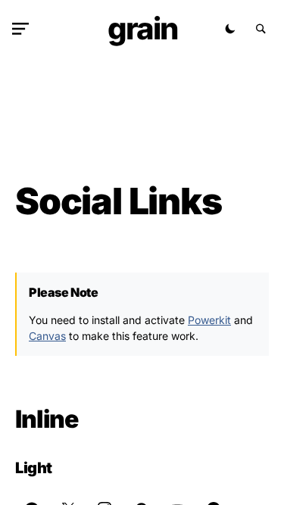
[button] (23, 28)
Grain (142, 28)
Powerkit (209, 319)
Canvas (47, 335)
